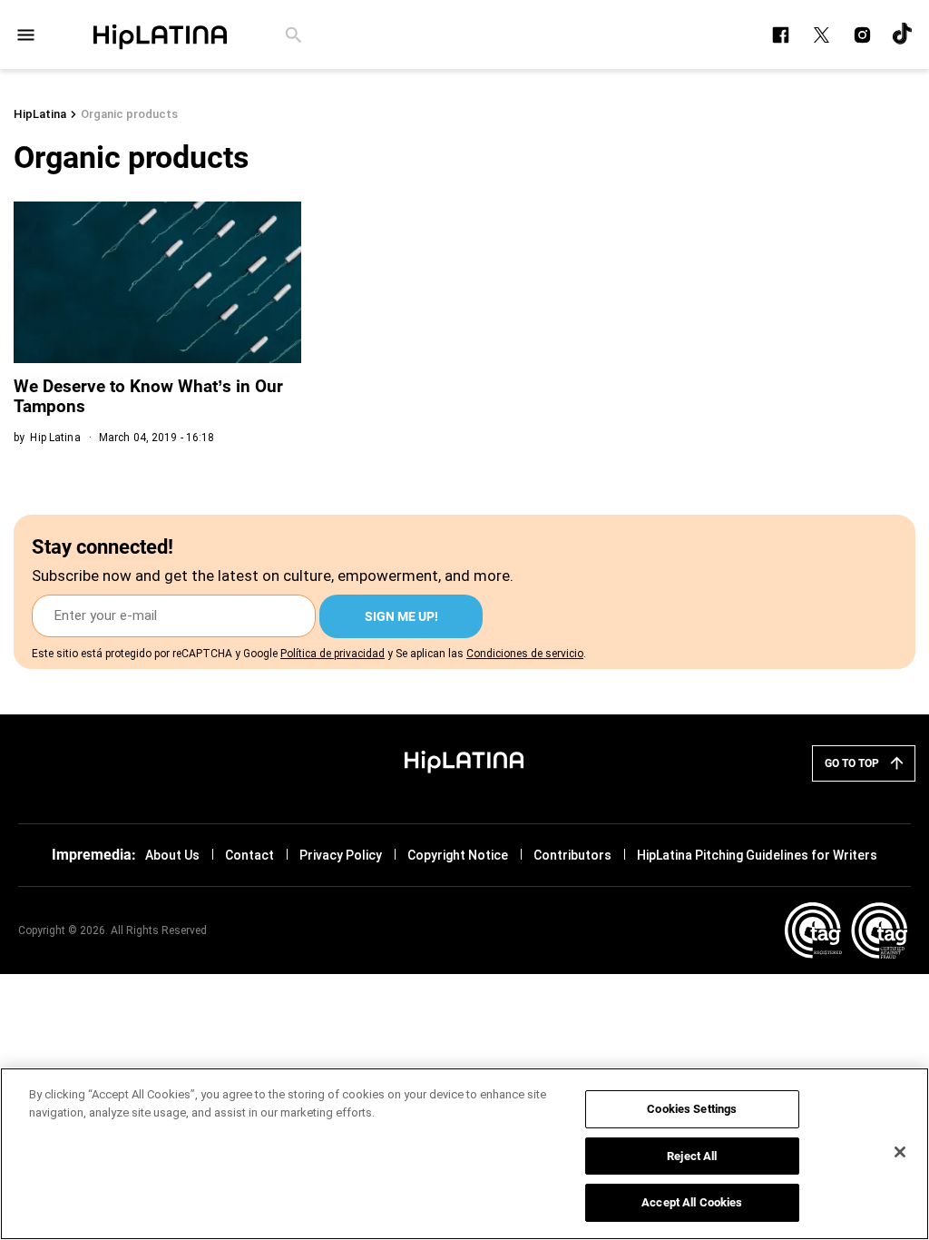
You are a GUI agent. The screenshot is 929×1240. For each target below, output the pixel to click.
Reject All (692, 1156)
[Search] (293, 35)
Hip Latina (55, 437)
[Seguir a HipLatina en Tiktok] (903, 35)
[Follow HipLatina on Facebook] (780, 35)
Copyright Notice (457, 855)
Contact (249, 855)
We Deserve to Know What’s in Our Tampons (148, 396)
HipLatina (40, 114)
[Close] (900, 1152)
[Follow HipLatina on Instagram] (862, 35)
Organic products (129, 114)
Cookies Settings (692, 1109)
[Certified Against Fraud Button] (846, 930)
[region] (464, 1154)
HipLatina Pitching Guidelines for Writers (757, 855)
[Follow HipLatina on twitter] (821, 35)
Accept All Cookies (691, 1202)
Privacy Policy (340, 855)
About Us (172, 855)
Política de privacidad (332, 653)
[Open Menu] (25, 35)
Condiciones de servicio (524, 653)
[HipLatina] (159, 34)
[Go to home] (464, 760)
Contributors (572, 855)
